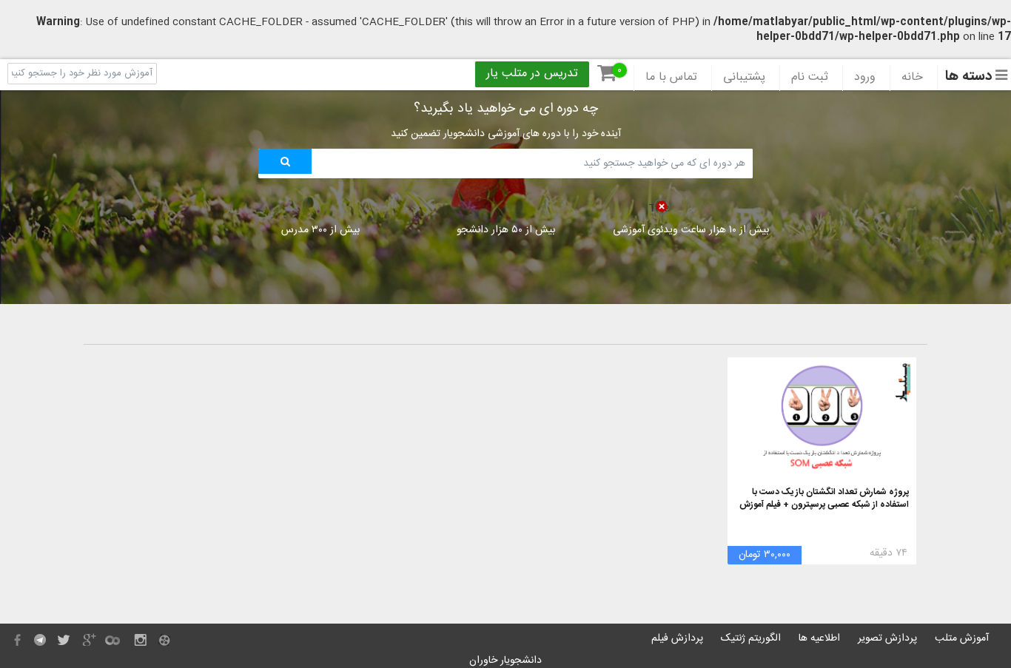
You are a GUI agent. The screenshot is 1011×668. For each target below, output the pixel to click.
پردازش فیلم (677, 638)
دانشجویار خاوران (505, 660)
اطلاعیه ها (819, 638)
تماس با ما (671, 77)
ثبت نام (809, 77)
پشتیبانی (744, 77)
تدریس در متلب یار (532, 74)
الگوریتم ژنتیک (751, 638)
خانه (912, 77)
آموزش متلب (962, 638)
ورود (865, 77)
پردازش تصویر (887, 638)
